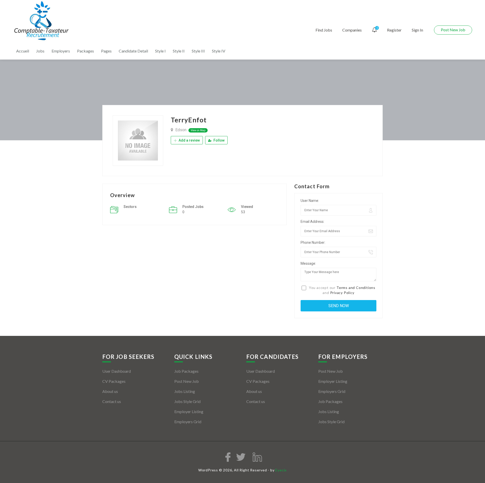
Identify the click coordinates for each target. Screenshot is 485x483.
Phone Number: (313, 242)
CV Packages (114, 381)
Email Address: (312, 222)
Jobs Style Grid (187, 401)
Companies (352, 30)
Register (394, 30)
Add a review (189, 140)
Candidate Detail (133, 50)
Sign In (417, 30)
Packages (85, 50)
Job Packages (186, 371)
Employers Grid (187, 421)
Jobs (40, 50)
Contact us (111, 401)
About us (110, 391)
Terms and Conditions (355, 287)
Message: (308, 263)
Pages (106, 50)
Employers (61, 50)
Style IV (218, 50)
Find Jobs (324, 30)
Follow (219, 140)
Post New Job (453, 29)
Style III (198, 50)
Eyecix (281, 470)
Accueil (22, 50)
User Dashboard (116, 371)
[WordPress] (42, 21)
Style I (160, 50)
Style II (179, 50)
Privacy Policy (342, 292)
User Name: (310, 201)
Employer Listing (188, 411)
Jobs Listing (184, 391)
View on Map (198, 130)
